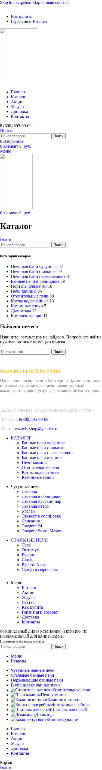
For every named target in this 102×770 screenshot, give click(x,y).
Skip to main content (50, 2)
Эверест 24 (32, 526)
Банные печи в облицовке (35, 281)
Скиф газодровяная (40, 569)
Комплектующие (26, 315)
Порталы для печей (29, 286)
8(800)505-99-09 (33, 419)
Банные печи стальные (43, 447)
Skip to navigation (16, 2)
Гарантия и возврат (40, 612)
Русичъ (28, 554)
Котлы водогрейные (29, 301)
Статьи (28, 602)
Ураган (28, 511)
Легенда (29, 491)
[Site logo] (19, 82)
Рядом (5, 239)
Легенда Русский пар (41, 501)
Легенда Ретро (35, 506)
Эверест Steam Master (41, 530)
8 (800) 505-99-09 (16, 125)
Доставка (30, 617)
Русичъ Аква (34, 564)
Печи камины (23, 291)
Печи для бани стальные (33, 271)
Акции (28, 592)
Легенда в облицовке (41, 496)
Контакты (31, 622)
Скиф (27, 559)
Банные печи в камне (41, 457)
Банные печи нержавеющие (47, 452)
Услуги (28, 597)
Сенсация (31, 521)
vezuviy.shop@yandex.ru (36, 428)
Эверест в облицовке (41, 516)
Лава (26, 545)
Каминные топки (27, 306)
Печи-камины (35, 462)
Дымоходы (21, 310)
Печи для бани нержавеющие (38, 276)
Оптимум (30, 550)
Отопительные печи (29, 296)
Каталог (29, 587)
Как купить (32, 607)
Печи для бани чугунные (34, 266)
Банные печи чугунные (43, 443)
